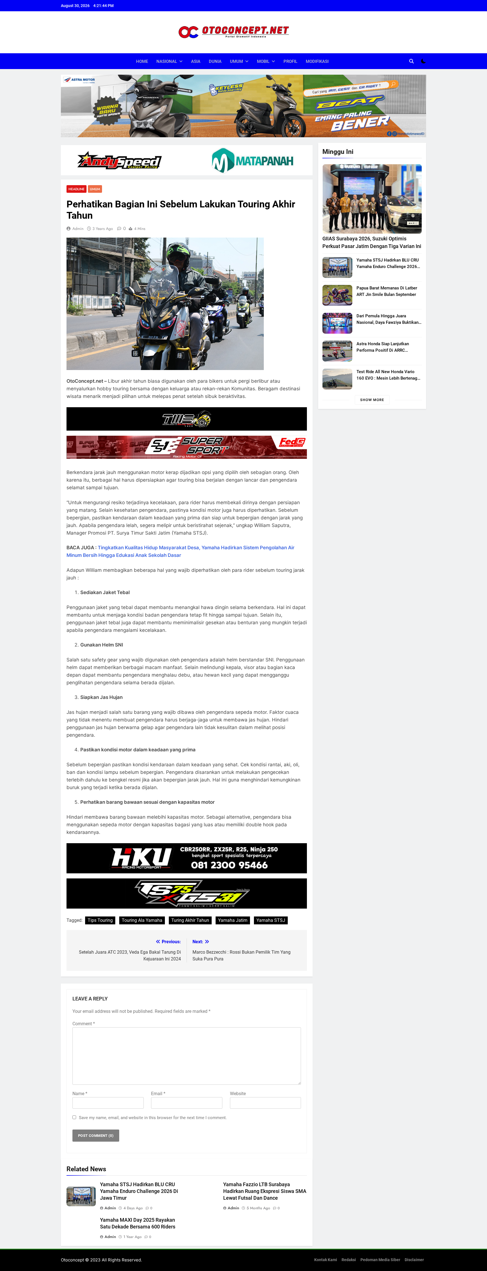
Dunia (215, 61)
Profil (290, 61)
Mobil (263, 61)
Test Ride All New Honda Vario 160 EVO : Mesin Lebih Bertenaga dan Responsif (388, 378)
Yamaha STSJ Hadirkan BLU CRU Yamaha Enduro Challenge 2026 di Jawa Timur (139, 1191)
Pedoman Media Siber (380, 1259)
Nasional (166, 61)
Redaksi (349, 1259)
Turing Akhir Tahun (190, 920)
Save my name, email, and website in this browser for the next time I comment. (153, 1117)
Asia (195, 61)
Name (79, 1093)
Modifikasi (317, 61)
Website (238, 1093)
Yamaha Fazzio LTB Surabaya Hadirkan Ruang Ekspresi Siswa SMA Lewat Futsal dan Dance (264, 1191)
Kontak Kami (325, 1259)
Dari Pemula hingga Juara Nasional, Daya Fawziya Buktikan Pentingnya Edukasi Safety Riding (388, 322)
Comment (83, 1023)
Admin (77, 228)
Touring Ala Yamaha (142, 920)
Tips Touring (100, 920)
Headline (76, 189)
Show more (372, 400)
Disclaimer (414, 1259)
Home (142, 61)
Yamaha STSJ (270, 920)
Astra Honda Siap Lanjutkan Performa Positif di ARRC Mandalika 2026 (383, 350)
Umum (236, 61)
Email (158, 1093)
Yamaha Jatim (232, 920)
